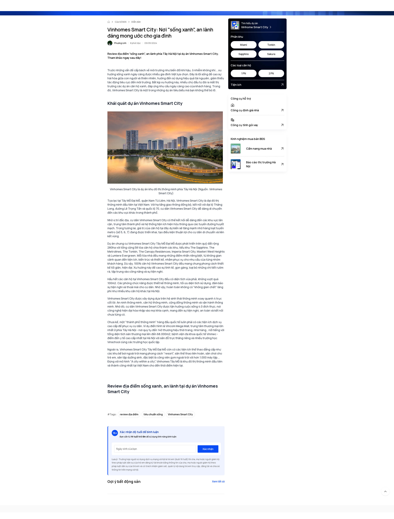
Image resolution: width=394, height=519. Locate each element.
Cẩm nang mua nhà (259, 148)
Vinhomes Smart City (180, 414)
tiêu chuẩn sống (153, 414)
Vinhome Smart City (254, 27)
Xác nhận (208, 449)
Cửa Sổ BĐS (121, 21)
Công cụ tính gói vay (244, 125)
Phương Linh (120, 43)
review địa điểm (129, 414)
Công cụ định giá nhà (245, 110)
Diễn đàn (136, 21)
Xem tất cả (218, 481)
